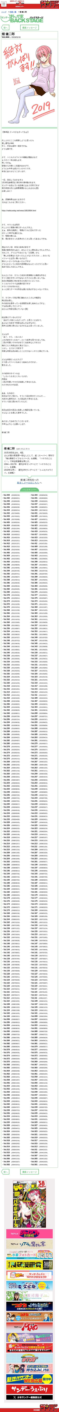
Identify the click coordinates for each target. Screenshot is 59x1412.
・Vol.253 (39, 783)
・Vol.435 (39, 507)
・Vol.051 (39, 1089)
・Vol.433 (39, 510)
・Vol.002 (11, 1165)
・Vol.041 (39, 1104)
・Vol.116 (11, 992)
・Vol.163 (39, 919)
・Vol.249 (39, 789)
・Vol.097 (39, 1019)
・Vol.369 (39, 607)
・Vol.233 (39, 813)
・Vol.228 (11, 822)
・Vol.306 (11, 704)
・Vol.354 (11, 631)
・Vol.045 (39, 1098)
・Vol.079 (39, 1047)
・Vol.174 (11, 904)
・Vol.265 (39, 765)
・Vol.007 (39, 1156)
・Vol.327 (39, 671)
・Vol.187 (39, 883)
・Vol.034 (11, 1116)
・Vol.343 (39, 646)
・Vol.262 (11, 771)
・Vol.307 (39, 701)
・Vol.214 (11, 844)
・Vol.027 (39, 1125)
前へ (6, 27)
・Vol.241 (39, 801)
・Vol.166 (11, 916)
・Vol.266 (11, 765)
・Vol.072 (11, 1059)
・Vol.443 (39, 495)
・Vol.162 (11, 922)
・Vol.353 (39, 631)
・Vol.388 (11, 580)
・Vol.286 (11, 734)
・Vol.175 (39, 901)
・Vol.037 (39, 1110)
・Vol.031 (39, 1119)
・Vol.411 (39, 543)
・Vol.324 (11, 677)
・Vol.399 (39, 562)
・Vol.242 (11, 801)
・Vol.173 (39, 904)
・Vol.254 (11, 783)
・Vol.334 (11, 662)
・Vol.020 (11, 1137)
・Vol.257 (39, 777)
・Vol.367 (39, 610)
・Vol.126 (11, 977)
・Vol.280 (11, 743)
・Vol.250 (11, 789)
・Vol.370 (11, 607)
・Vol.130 (11, 971)
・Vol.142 (11, 953)
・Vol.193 (39, 874)
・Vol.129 (39, 971)
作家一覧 (13, 12)
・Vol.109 (39, 1001)
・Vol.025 (39, 1128)
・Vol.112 (11, 998)
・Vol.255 (39, 780)
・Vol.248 (11, 792)
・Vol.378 (11, 595)
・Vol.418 (11, 534)
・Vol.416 (11, 537)
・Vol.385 (39, 583)
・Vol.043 (39, 1101)
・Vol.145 (39, 947)
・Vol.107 (39, 1004)
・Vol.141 (39, 953)
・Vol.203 (39, 859)
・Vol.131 (39, 968)
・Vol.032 (11, 1119)
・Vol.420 (11, 531)
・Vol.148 (11, 944)
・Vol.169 (39, 910)
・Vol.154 (11, 934)
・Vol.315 (39, 689)
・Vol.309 (39, 698)
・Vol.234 (11, 813)
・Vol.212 (11, 847)
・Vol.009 (39, 1153)
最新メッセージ (29, 27)
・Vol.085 (39, 1037)
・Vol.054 (11, 1086)
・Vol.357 (39, 625)
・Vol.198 (11, 868)
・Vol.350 (11, 637)
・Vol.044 (11, 1101)
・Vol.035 (39, 1113)
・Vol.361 (39, 619)
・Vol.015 (39, 1143)
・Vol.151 (39, 937)
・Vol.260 (11, 774)
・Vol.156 (11, 931)
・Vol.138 (11, 959)
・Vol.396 (11, 568)
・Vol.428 (11, 519)
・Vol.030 (11, 1122)
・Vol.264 (11, 768)
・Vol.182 (11, 892)
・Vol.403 (39, 556)
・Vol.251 (39, 786)
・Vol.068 (11, 1065)
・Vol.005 (39, 1159)
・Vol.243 (39, 798)
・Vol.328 (11, 671)
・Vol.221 (39, 831)
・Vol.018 (11, 1140)
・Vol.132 (11, 968)
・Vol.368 (11, 610)
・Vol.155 (39, 931)
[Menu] (4, 4)
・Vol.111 (39, 998)
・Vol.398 (11, 565)
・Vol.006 (11, 1159)
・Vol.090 (11, 1031)
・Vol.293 (39, 722)
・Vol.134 (11, 965)
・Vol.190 (11, 880)
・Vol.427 (39, 519)
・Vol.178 (11, 898)
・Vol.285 (39, 734)
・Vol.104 (11, 1010)
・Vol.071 (39, 1059)
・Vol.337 (39, 656)
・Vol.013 (39, 1147)
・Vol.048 (11, 1095)
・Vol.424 (11, 525)
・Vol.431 (39, 513)
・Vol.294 (11, 722)
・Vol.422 (11, 528)
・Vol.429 (39, 516)
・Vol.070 (11, 1062)
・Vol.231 (39, 816)
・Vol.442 (11, 498)
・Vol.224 (11, 828)
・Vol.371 (39, 604)
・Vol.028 (11, 1125)
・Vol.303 (39, 707)
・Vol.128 (11, 974)
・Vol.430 (11, 516)
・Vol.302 (11, 710)
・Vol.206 (11, 856)
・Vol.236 (11, 810)
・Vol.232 (11, 816)
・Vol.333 (39, 662)
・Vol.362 (11, 619)
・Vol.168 (11, 913)
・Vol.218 (11, 837)
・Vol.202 (11, 862)
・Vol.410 (11, 546)
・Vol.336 (11, 659)
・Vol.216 (11, 840)
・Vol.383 (39, 586)
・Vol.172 (11, 907)
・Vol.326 (11, 674)
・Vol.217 (39, 837)
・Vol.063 (39, 1071)
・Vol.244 (11, 798)
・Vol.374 (11, 601)
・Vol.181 (39, 892)
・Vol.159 (39, 925)
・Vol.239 (39, 804)
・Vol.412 (11, 543)
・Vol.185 (39, 886)
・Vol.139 (39, 956)
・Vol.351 (39, 634)
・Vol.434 (11, 510)
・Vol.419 (39, 531)
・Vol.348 (11, 640)
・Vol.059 (39, 1077)
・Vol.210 (11, 850)
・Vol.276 (11, 750)
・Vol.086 (11, 1037)
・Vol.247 (39, 792)
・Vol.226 (11, 825)
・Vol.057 (39, 1080)
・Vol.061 (39, 1074)
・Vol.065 (39, 1068)
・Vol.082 (11, 1044)
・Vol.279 (39, 743)
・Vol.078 (11, 1050)
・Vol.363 (39, 616)
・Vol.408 (11, 549)
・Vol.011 (39, 1150)
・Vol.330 (11, 668)
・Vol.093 (39, 1025)
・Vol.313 (39, 692)
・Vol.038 (11, 1110)
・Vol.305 (39, 704)
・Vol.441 (39, 498)
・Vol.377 (39, 595)
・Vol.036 (11, 1113)
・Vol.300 (11, 713)
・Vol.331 (39, 665)
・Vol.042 (11, 1104)
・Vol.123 (39, 980)
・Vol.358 (11, 625)
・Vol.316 (11, 689)
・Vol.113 (39, 995)
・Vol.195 (39, 871)
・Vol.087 (39, 1034)
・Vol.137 (39, 959)
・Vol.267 (39, 762)
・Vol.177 (39, 898)
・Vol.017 (39, 1140)
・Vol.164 (11, 919)
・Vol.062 (11, 1074)
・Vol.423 (39, 525)
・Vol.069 (39, 1062)
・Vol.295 (39, 719)
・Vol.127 (39, 974)
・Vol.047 (39, 1095)
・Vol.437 (39, 504)
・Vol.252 (11, 786)
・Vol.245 (39, 795)
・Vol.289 (39, 728)
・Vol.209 (39, 850)
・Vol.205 (39, 856)
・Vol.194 (11, 874)
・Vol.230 (11, 819)
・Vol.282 (11, 740)
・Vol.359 (39, 622)
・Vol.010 (11, 1153)
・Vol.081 (39, 1044)
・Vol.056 (11, 1083)
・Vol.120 (11, 986)
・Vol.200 (11, 865)
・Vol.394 (11, 571)
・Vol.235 (39, 810)
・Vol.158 (11, 928)
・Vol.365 (39, 613)
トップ (3, 12)
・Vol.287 (39, 731)
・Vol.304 (11, 707)
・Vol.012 (11, 1150)
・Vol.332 (11, 665)
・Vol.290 (11, 728)
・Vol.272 (11, 756)
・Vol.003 (39, 1162)
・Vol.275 (39, 750)
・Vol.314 (11, 692)
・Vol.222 (11, 831)
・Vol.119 (39, 986)
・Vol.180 (11, 895)
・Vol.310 (11, 698)
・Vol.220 (11, 834)
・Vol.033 (39, 1116)
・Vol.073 (39, 1056)
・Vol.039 (39, 1107)
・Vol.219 (39, 834)
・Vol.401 (39, 559)
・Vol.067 (39, 1065)
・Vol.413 (39, 540)
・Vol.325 (39, 674)
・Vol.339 (39, 653)
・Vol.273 (39, 753)
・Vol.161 (39, 922)
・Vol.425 (39, 522)
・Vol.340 (11, 653)
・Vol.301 (39, 710)
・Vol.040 (11, 1107)
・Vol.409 (39, 546)
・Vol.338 (11, 656)
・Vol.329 (39, 668)
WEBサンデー (49, 4)
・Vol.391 (39, 574)
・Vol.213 (39, 844)
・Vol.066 (11, 1068)
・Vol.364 (11, 616)
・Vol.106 (11, 1007)
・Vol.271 (39, 756)
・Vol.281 (39, 740)
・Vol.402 (11, 559)
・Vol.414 (11, 540)
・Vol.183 (39, 889)
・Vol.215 (39, 840)
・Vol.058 (11, 1080)
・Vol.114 (11, 995)
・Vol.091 (39, 1028)
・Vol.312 (11, 695)
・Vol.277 (39, 747)
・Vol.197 (39, 868)
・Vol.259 (39, 774)
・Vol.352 (11, 634)
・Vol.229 (39, 819)
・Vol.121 (39, 983)
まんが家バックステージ (22, 18)
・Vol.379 (39, 592)
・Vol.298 (11, 716)
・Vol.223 (39, 828)
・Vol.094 (11, 1025)
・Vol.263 (39, 768)
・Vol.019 (39, 1137)
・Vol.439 (39, 501)
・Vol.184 (11, 889)
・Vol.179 (39, 895)
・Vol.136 (11, 962)
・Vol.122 (11, 983)
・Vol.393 (39, 571)
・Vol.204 (11, 859)
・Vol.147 (39, 944)
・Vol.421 (39, 528)
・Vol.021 (39, 1134)
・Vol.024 (11, 1131)
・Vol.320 (11, 683)
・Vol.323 (39, 677)
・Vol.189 (39, 880)
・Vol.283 (39, 737)
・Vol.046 (11, 1098)
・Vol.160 (11, 925)
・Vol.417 (39, 534)
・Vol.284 (11, 737)
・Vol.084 (11, 1040)
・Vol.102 (11, 1013)
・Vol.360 (11, 622)
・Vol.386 (11, 583)
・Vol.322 (11, 680)
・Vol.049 (39, 1092)
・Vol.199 (39, 865)
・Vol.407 (39, 549)
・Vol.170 (11, 910)
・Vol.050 (11, 1092)
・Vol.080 (11, 1047)
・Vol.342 (11, 650)
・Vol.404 (11, 556)
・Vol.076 (11, 1053)
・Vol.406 (11, 553)
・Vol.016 (11, 1143)
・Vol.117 (39, 989)
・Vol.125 (39, 977)
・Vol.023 (39, 1131)
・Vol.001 (39, 1165)
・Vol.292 (11, 725)
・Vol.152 (11, 937)
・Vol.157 (39, 928)
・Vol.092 (11, 1028)
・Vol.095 (39, 1022)
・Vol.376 (11, 598)
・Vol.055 (39, 1083)
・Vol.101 (39, 1013)
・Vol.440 (11, 501)
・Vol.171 (39, 907)
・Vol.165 (39, 916)
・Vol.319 (39, 683)
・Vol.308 (11, 701)
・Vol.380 (11, 592)
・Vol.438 (11, 504)
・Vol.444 (11, 495)
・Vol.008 (11, 1156)
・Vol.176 (11, 901)
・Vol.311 (39, 695)
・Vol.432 (11, 513)
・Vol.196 (11, 871)
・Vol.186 (11, 886)
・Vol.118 (11, 989)
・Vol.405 (39, 553)
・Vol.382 (11, 589)
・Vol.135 (39, 962)
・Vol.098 (11, 1019)
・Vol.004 (11, 1162)
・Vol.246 (11, 795)
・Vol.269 (39, 759)
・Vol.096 (11, 1022)
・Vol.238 (11, 807)
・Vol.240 (11, 804)
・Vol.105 (39, 1007)
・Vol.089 (39, 1031)
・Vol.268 (11, 762)
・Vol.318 (11, 686)
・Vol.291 (39, 725)
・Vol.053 (39, 1086)
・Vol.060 (11, 1077)
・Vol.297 (39, 716)
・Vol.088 (11, 1034)
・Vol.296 (11, 719)
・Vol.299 (39, 713)
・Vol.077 (39, 1050)
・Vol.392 (11, 574)
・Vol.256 (11, 780)
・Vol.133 (39, 965)
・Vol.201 (39, 862)
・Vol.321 (39, 680)
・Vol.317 (39, 686)
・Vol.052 (11, 1089)
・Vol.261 (39, 771)
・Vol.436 (11, 507)
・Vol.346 (11, 643)
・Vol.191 (39, 877)
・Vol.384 (11, 586)
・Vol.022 (11, 1134)
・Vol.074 (11, 1056)
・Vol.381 (39, 589)
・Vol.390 (11, 577)
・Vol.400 (11, 562)
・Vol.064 (11, 1071)
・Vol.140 (11, 956)
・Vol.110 (11, 1001)
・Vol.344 (11, 646)
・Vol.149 (39, 941)
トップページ (46, 1407)
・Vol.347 (39, 640)
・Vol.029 (39, 1122)
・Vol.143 (39, 950)
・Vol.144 (11, 950)
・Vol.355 (39, 628)
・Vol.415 (39, 537)
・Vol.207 (39, 853)
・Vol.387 (39, 580)
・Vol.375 (39, 598)
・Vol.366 (11, 613)
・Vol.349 (39, 637)
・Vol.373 (39, 601)
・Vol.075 (39, 1053)
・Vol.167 (39, 913)
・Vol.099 (39, 1016)
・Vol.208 (11, 853)
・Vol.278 (11, 747)
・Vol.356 (11, 628)
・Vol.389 (39, 577)
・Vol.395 (39, 568)
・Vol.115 (39, 992)
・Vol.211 (39, 847)
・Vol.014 (11, 1147)
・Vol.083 (39, 1040)
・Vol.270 (11, 759)
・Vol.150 (11, 941)
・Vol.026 (11, 1128)
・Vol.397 (39, 565)
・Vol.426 (11, 522)
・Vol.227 (39, 822)
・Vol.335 (39, 659)
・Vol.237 (39, 807)
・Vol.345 (39, 643)
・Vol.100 (11, 1016)
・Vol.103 (39, 1010)
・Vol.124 (11, 980)
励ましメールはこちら (28, 483)
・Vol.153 (39, 934)
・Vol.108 (11, 1004)
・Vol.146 (11, 947)
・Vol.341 (39, 650)
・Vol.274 (11, 753)
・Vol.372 (11, 604)
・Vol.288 (11, 731)
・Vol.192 (11, 877)
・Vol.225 (39, 825)
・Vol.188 (11, 883)
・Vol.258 (11, 777)
